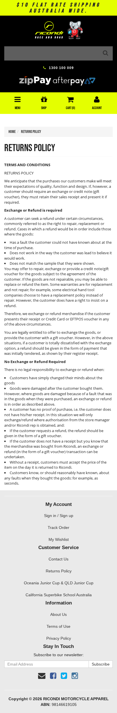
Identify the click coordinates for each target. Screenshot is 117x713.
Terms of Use (58, 626)
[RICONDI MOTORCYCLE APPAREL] (58, 28)
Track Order (58, 527)
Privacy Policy (58, 638)
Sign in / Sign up (58, 515)
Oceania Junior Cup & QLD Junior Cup (58, 583)
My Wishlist (59, 539)
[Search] (105, 53)
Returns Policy (59, 571)
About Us (58, 614)
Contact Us (58, 559)
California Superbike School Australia (59, 595)
